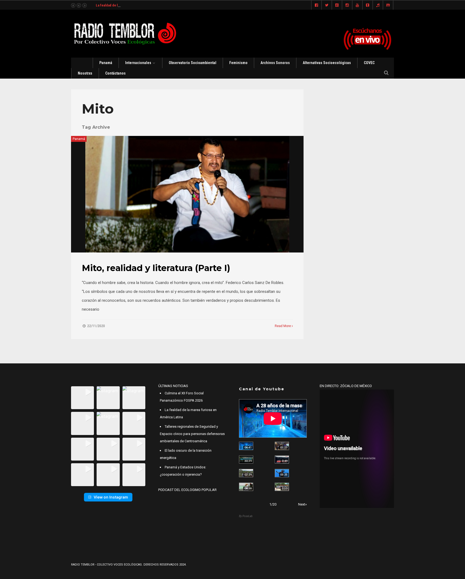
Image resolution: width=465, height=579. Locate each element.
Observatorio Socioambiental (192, 63)
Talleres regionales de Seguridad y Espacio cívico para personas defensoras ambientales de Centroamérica (192, 433)
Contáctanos (115, 73)
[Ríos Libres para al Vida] (246, 459)
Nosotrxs (85, 73)
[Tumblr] (367, 5)
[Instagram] (347, 5)
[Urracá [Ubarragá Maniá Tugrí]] (282, 473)
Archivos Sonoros (275, 63)
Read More (283, 326)
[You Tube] (357, 5)
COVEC (369, 63)
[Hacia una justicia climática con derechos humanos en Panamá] (246, 473)
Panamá (105, 63)
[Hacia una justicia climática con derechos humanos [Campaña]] (282, 459)
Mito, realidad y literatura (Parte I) (156, 268)
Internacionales (138, 63)
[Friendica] (337, 5)
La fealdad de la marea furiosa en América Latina (132, 5)
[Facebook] (316, 5)
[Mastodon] (388, 5)
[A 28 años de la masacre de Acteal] (246, 446)
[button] (82, 397)
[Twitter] (326, 5)
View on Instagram (111, 497)
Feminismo (238, 63)
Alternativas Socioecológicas (327, 63)
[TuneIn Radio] (377, 5)
